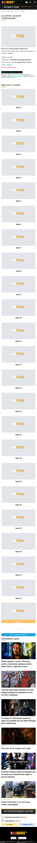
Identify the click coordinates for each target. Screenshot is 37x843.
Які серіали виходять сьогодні (18, 811)
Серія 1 (18, 107)
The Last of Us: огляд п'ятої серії (15, 748)
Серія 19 (18, 528)
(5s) (15, 817)
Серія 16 (18, 458)
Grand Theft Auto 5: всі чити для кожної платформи (15, 803)
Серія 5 (18, 201)
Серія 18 (18, 505)
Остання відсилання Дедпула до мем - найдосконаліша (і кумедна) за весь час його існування (17, 692)
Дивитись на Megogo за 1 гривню (12, 72)
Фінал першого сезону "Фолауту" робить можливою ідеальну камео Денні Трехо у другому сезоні (16, 664)
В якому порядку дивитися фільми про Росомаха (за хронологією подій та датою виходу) (18, 774)
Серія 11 (18, 341)
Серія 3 (18, 154)
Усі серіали (10, 824)
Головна (3, 11)
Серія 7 (18, 248)
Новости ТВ (4, 745)
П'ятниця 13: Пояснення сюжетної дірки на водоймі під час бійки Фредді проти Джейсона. (18, 720)
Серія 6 (18, 224)
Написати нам (22, 838)
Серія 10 (18, 318)
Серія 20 (18, 551)
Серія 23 (22, 11)
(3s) (13, 821)
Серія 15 (18, 435)
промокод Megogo (16, 76)
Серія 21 (18, 575)
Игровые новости (6, 799)
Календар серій (27, 824)
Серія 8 (18, 271)
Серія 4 (18, 177)
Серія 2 (18, 131)
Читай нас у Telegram (20, 634)
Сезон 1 (16, 11)
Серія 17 (18, 481)
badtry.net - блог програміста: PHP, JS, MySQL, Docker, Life (25, 842)
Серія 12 (18, 365)
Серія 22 (18, 598)
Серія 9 (18, 294)
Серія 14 (18, 411)
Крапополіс (10, 11)
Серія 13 (18, 388)
